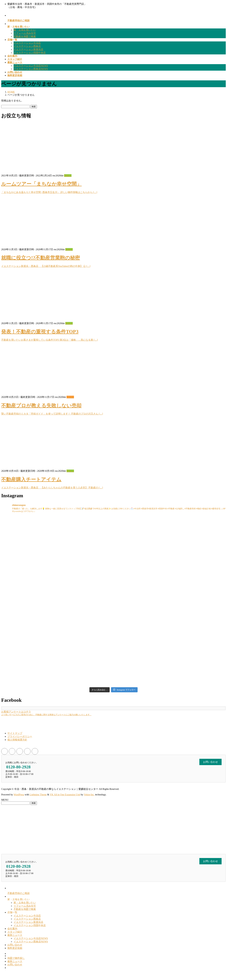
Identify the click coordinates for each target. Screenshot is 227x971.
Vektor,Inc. (89, 794)
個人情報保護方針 (17, 739)
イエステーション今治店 (27, 43)
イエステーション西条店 (27, 46)
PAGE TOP (219, 938)
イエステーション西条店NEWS (31, 69)
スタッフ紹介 (14, 932)
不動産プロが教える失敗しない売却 (41, 405)
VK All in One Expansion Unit (65, 794)
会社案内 (12, 928)
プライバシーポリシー (19, 736)
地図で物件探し (16, 958)
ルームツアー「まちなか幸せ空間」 (41, 184)
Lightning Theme (38, 794)
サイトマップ (14, 733)
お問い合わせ (14, 944)
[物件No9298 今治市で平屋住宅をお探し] (85, 543)
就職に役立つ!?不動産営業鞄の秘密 (40, 257)
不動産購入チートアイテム (31, 479)
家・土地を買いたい (25, 30)
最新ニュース (14, 935)
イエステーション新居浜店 (28, 49)
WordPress (19, 794)
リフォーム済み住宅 (25, 33)
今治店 (70, 397)
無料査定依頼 (14, 948)
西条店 (67, 175)
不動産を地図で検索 (25, 36)
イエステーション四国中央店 (30, 52)
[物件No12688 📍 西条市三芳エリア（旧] (198, 543)
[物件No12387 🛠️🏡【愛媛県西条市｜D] (85, 657)
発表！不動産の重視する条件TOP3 (39, 331)
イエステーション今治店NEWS (31, 65)
